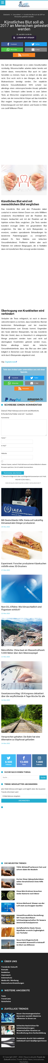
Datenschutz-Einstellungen (12, 983)
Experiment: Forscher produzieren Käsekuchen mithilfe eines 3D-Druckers (23, 565)
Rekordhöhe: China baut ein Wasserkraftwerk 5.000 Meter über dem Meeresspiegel (23, 651)
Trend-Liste (6, 999)
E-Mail (4, 446)
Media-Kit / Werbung (9, 980)
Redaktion (5, 972)
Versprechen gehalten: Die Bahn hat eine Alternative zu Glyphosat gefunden (20, 738)
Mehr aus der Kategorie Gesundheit (23, 483)
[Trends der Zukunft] (24, 4)
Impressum (6, 975)
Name (3, 438)
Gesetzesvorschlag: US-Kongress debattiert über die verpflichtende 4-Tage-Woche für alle (23, 695)
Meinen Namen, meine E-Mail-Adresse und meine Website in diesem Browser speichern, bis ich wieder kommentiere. (23, 465)
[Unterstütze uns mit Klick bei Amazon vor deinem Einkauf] (35, 399)
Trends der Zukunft (9, 967)
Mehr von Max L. (23, 480)
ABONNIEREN (24, 801)
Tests (3, 996)
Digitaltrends (10, 362)
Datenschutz (6, 977)
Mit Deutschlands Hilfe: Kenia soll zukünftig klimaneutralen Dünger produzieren (22, 521)
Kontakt (4, 969)
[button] (12, 44)
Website (4, 453)
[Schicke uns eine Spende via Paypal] (13, 399)
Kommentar (5, 418)
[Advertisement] (24, 137)
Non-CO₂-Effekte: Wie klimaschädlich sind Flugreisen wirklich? (21, 608)
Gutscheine (6, 1001)
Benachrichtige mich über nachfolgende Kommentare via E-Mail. (24, 476)
